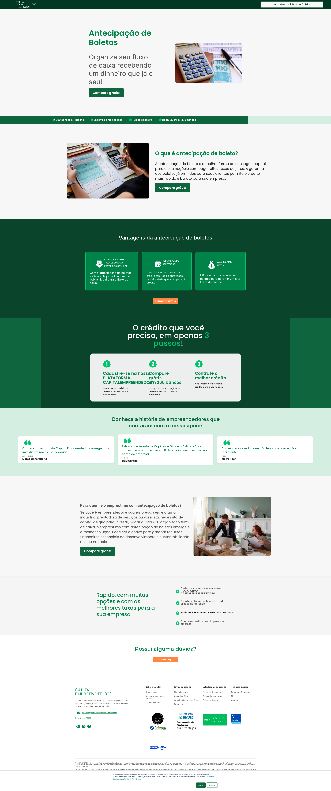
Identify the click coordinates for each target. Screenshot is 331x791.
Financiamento (181, 692)
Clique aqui (165, 659)
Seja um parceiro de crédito (155, 697)
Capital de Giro (181, 696)
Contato (234, 700)
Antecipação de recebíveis (186, 700)
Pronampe (178, 704)
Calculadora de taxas (212, 696)
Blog (233, 696)
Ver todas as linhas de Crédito (292, 4)
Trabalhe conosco (154, 702)
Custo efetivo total (211, 700)
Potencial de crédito (212, 692)
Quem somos (151, 692)
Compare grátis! (106, 93)
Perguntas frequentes (241, 692)
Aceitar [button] (200, 785)
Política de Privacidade (132, 779)
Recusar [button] (212, 785)
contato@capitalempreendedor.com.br (99, 713)
